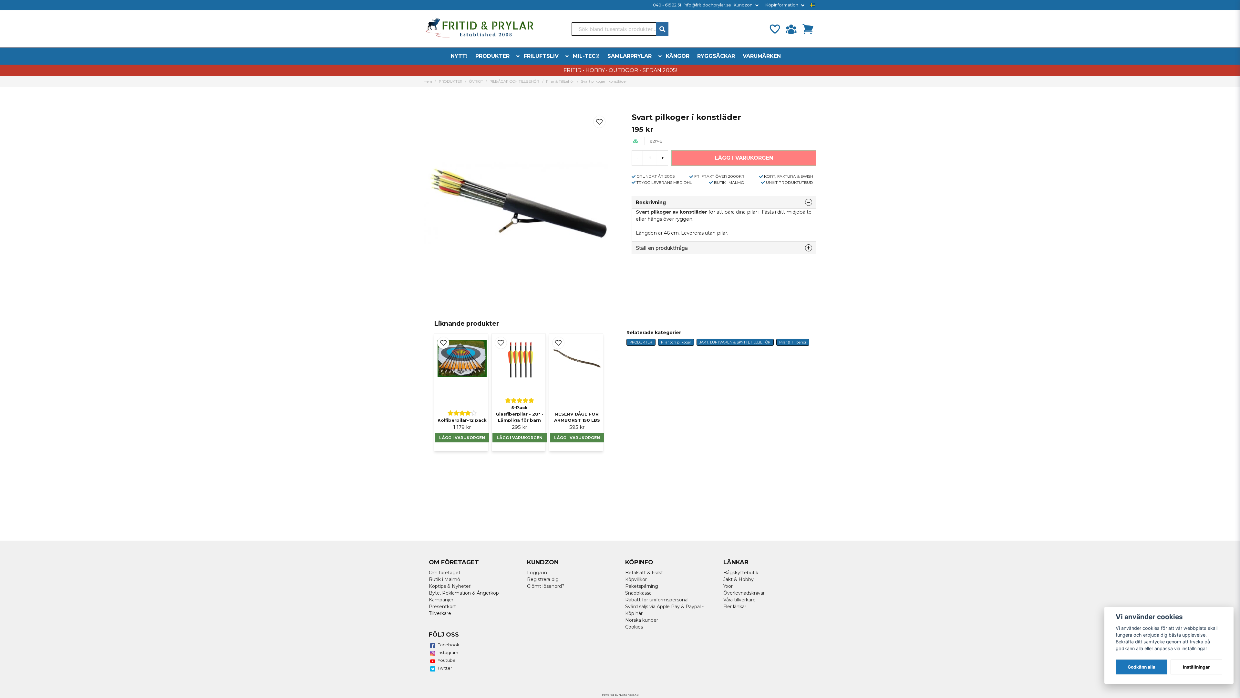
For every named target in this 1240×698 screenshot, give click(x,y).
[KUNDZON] (791, 29)
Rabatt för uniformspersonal (656, 600)
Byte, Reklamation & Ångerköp (464, 593)
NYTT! (459, 56)
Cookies (634, 627)
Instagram (448, 652)
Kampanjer (441, 600)
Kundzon (743, 5)
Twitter (445, 668)
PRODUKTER (492, 56)
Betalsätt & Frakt (644, 573)
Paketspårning (641, 586)
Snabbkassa (638, 593)
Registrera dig (543, 579)
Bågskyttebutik (740, 573)
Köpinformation (781, 5)
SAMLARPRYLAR (629, 56)
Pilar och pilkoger (676, 342)
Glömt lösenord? (545, 586)
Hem (428, 81)
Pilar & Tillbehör (560, 81)
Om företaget (444, 573)
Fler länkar (734, 606)
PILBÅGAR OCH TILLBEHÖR (514, 81)
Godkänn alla (1141, 667)
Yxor (728, 586)
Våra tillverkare (739, 600)
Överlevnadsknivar (744, 593)
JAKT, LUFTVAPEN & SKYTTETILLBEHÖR (734, 342)
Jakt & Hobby (738, 579)
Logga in (537, 573)
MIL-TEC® (586, 56)
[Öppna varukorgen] (808, 29)
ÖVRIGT (476, 81)
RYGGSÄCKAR (716, 56)
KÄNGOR (677, 56)
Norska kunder (641, 620)
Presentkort (442, 606)
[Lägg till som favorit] (774, 29)
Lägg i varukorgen (462, 437)
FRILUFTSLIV (541, 56)
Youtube (447, 660)
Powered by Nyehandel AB (620, 694)
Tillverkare (440, 613)
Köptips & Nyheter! (450, 586)
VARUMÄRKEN (762, 56)
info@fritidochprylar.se (707, 5)
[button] (812, 5)
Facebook (449, 644)
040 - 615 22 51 (667, 5)
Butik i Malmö (444, 579)
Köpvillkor (636, 579)
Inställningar (1196, 667)
